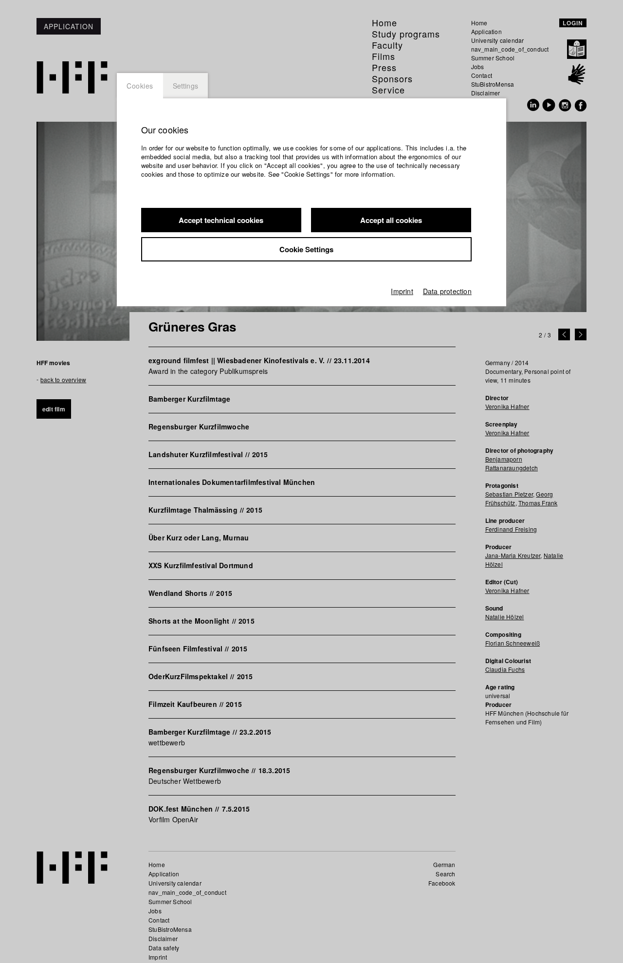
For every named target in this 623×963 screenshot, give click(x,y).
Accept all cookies (391, 220)
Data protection (447, 291)
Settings (186, 86)
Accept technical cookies (221, 220)
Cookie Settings (306, 249)
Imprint (402, 291)
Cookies (140, 86)
